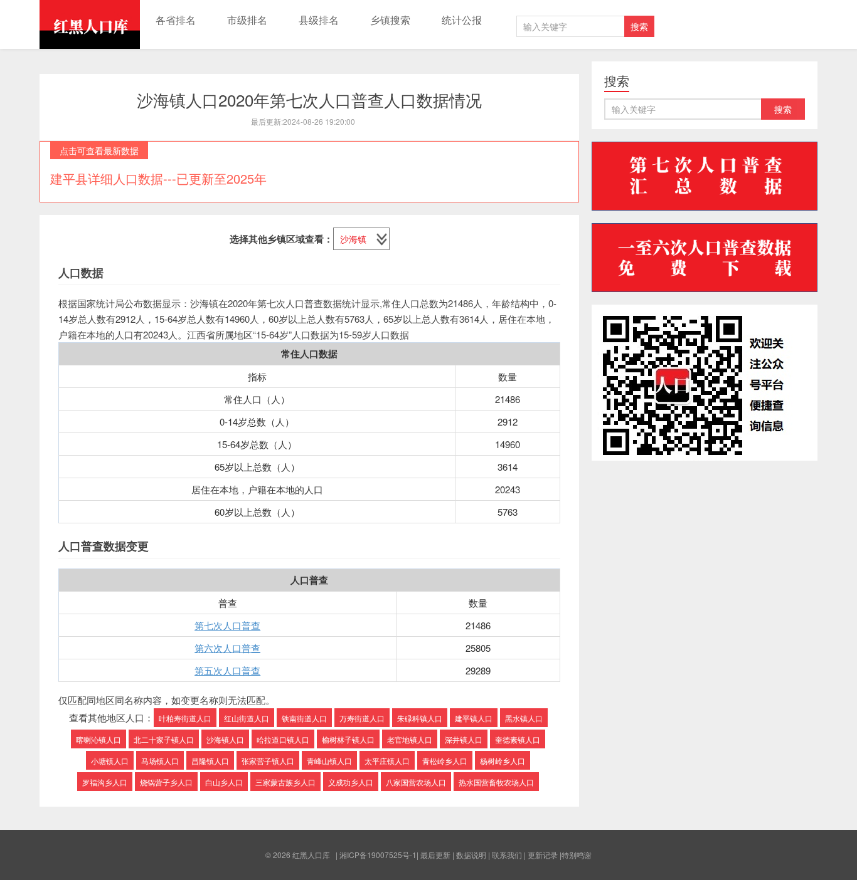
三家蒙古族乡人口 (285, 782)
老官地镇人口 (409, 739)
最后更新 (435, 854)
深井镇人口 (463, 739)
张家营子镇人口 (268, 760)
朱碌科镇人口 (419, 718)
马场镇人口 (160, 760)
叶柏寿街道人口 (185, 718)
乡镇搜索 (390, 20)
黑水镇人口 (524, 718)
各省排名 (176, 20)
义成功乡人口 (350, 782)
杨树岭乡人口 (502, 760)
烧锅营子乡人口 (166, 782)
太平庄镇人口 (387, 760)
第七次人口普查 (227, 625)
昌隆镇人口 (210, 760)
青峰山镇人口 (329, 760)
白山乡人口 (224, 782)
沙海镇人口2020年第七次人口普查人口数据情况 (309, 99)
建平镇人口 (473, 718)
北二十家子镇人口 (164, 739)
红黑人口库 (90, 24)
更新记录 (543, 854)
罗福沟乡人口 (104, 782)
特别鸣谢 (577, 854)
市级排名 (247, 20)
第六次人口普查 (227, 647)
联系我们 (507, 854)
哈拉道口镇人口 (283, 739)
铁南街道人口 (304, 718)
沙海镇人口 (225, 739)
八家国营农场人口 (416, 782)
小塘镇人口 (110, 760)
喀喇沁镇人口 (98, 739)
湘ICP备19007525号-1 (378, 854)
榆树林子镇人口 (348, 739)
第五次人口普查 (227, 670)
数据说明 (471, 854)
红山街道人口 (246, 718)
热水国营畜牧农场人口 (496, 782)
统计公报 (462, 20)
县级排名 (319, 20)
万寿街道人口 (362, 718)
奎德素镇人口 (517, 739)
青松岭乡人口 (444, 760)
